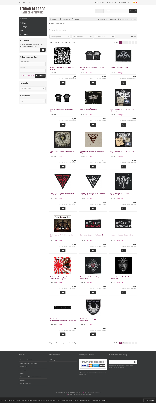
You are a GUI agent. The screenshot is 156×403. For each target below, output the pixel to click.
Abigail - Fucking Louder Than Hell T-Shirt (92, 68)
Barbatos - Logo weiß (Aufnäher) (122, 235)
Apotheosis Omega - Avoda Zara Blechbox (122, 110)
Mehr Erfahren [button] (102, 400)
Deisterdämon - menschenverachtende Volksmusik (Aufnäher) (63, 320)
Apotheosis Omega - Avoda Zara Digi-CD (92, 152)
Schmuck (23, 30)
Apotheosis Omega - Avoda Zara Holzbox (122, 152)
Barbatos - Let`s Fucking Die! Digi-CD (62, 236)
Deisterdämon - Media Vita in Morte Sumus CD (123, 278)
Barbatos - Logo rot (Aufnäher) (91, 235)
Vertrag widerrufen (25, 383)
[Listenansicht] (135, 36)
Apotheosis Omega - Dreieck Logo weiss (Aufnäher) (92, 194)
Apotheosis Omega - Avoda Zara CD (62, 152)
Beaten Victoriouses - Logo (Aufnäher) (90, 278)
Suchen (133, 11)
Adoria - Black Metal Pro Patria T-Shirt (62, 110)
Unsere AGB (23, 366)
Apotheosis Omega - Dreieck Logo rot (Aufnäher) (62, 194)
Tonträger (23, 27)
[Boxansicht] (132, 36)
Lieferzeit (22, 380)
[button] (99, 11)
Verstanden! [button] (149, 400)
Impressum (66, 19)
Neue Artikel (24, 34)
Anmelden (40, 76)
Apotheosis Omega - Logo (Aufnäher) (119, 194)
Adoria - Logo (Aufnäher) (89, 109)
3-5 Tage (59, 115)
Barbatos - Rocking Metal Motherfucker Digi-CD (59, 278)
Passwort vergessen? (27, 75)
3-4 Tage (59, 73)
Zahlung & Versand (26, 360)
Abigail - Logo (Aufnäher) (119, 67)
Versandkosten (72, 78)
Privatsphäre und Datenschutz (29, 363)
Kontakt (55, 19)
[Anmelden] (134, 362)
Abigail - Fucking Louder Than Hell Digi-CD (62, 68)
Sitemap (53, 360)
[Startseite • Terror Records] (33, 11)
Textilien (23, 23)
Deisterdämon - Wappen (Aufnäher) (89, 320)
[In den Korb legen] (42, 49)
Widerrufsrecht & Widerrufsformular (30, 377)
